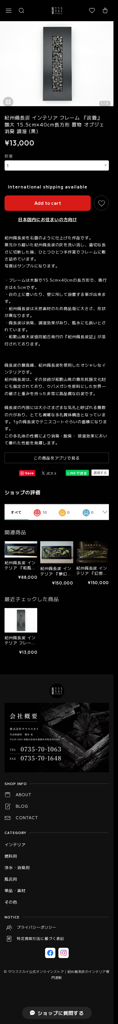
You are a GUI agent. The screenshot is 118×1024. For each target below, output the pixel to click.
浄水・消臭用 (17, 867)
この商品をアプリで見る (57, 458)
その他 (11, 902)
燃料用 (11, 856)
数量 (9, 156)
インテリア (15, 844)
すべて (16, 512)
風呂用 (11, 879)
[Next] (107, 66)
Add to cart (47, 203)
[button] (8, 10)
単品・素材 (15, 890)
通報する (100, 472)
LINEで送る (77, 472)
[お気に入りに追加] (101, 203)
